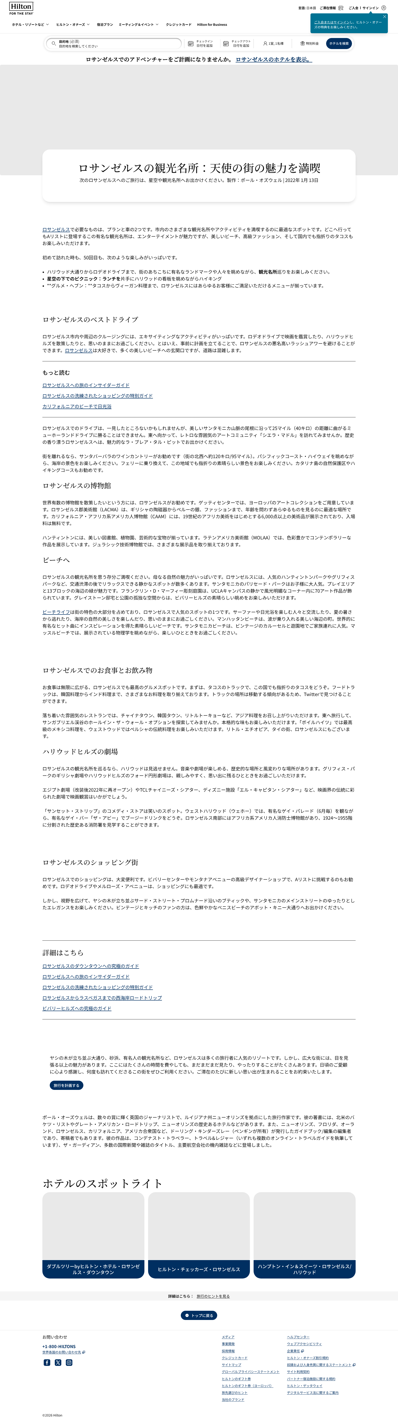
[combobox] (114, 43)
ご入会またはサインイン (332, 22)
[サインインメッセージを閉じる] (384, 16)
